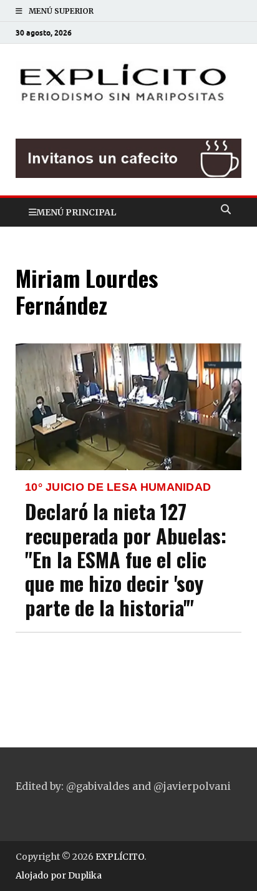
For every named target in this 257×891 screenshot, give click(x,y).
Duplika (85, 875)
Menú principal (76, 212)
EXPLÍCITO (119, 856)
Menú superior (61, 11)
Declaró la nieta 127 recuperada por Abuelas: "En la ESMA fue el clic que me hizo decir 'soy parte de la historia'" (125, 559)
